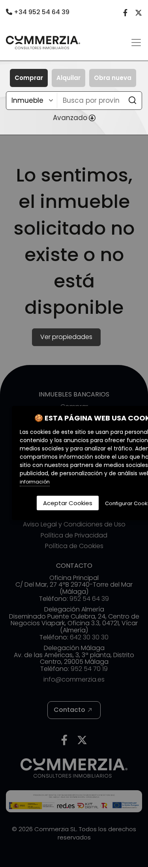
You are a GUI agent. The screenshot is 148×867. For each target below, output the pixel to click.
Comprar (29, 78)
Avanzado (70, 117)
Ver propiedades (66, 336)
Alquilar (68, 78)
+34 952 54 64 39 (40, 12)
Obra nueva (112, 78)
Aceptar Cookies (67, 503)
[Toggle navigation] (136, 42)
